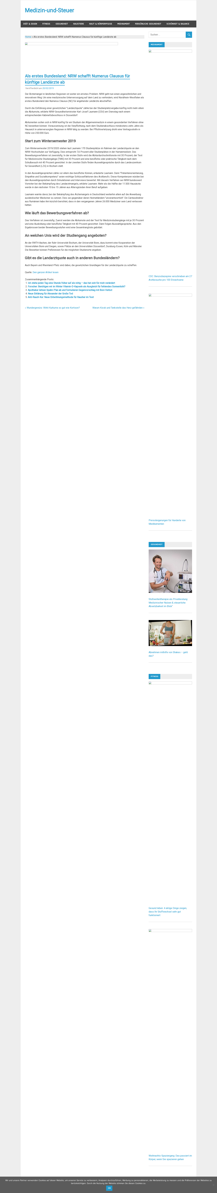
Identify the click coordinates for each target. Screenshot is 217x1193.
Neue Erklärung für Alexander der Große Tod (50, 293)
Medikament (123, 23)
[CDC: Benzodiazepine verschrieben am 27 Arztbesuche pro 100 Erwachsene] (170, 51)
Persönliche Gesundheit (148, 23)
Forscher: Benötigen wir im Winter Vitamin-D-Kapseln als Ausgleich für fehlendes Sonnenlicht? (76, 286)
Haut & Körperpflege (100, 23)
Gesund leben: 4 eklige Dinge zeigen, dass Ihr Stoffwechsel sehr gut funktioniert (168, 912)
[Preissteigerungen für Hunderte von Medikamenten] (170, 295)
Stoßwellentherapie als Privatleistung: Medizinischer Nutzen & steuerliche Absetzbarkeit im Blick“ (168, 603)
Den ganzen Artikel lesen (45, 272)
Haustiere (78, 23)
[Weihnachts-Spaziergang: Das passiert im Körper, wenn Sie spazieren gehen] (170, 931)
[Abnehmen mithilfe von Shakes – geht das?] (170, 645)
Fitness (46, 23)
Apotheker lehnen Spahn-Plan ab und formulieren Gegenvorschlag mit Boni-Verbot (70, 290)
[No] (213, 1184)
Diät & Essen (30, 23)
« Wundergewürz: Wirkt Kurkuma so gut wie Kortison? (52, 307)
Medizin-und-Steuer (49, 10)
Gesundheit (62, 23)
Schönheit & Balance (178, 23)
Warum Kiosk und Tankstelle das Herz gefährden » (118, 307)
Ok (109, 1188)
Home (28, 36)
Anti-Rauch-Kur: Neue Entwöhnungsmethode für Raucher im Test (61, 297)
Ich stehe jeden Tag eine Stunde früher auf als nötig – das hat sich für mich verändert (71, 283)
